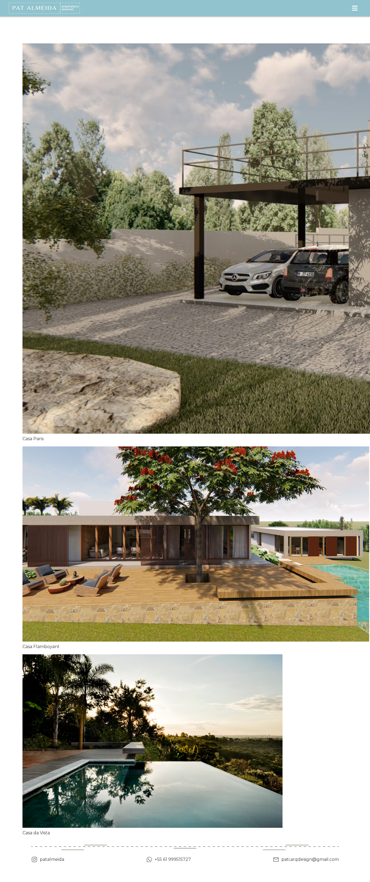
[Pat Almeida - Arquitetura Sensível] (44, 8)
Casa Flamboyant (41, 646)
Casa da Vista (36, 832)
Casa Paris (33, 438)
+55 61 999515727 (173, 859)
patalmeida (52, 859)
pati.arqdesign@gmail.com (310, 859)
